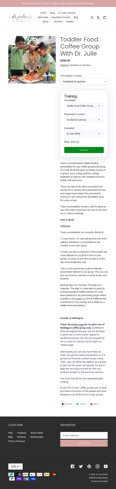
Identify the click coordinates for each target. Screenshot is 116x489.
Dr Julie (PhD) (102, 474)
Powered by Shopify (99, 481)
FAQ (10, 432)
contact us (80, 298)
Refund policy (37, 437)
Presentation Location (71, 75)
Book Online (37, 432)
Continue (84, 150)
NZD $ (14, 466)
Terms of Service (16, 441)
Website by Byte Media (98, 478)
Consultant (69, 128)
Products (21, 432)
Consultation (70, 100)
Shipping (64, 65)
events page (78, 324)
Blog (10, 437)
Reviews (21, 437)
